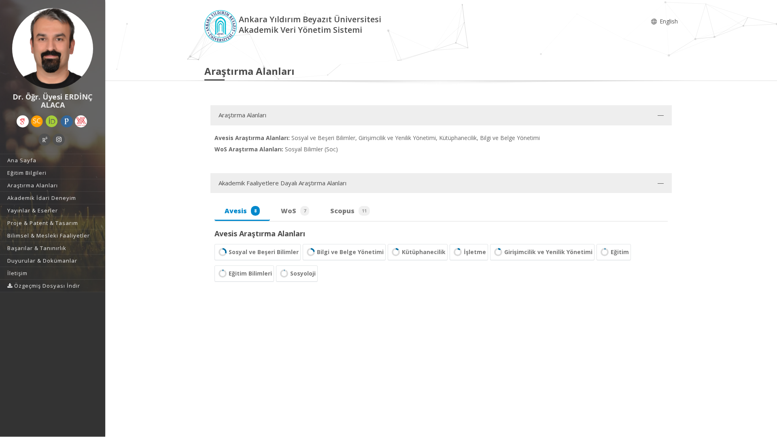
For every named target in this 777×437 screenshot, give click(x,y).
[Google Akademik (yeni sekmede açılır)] (23, 121)
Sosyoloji (303, 273)
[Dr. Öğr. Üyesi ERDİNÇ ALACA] (52, 48)
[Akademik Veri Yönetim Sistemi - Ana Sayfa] (221, 26)
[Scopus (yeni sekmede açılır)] (37, 121)
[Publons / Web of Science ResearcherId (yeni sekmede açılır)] (67, 121)
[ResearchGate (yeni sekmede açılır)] (44, 140)
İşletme (475, 252)
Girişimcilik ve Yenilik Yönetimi (548, 252)
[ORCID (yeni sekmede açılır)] (52, 121)
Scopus (348, 210)
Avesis (241, 210)
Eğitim (620, 252)
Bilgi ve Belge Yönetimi (350, 252)
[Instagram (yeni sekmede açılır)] (59, 140)
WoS (293, 210)
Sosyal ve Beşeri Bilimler (264, 252)
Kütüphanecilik (424, 252)
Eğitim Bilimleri (250, 273)
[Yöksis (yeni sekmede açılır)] (81, 121)
